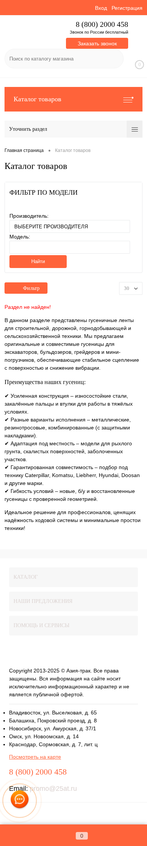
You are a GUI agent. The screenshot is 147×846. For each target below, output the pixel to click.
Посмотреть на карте (35, 757)
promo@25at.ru (53, 788)
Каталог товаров (37, 99)
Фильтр (31, 288)
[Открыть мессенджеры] (19, 800)
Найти (38, 261)
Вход (101, 8)
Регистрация (127, 8)
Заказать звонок (97, 43)
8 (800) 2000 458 (102, 24)
